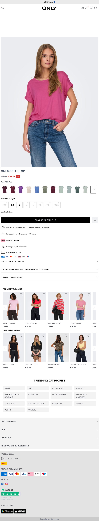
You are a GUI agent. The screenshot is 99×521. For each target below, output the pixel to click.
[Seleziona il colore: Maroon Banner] (53, 189)
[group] (13, 310)
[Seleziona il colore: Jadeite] (61, 189)
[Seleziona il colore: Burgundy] (13, 189)
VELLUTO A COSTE (36, 403)
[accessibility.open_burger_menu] (2, 8)
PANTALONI (33, 394)
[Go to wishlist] (91, 8)
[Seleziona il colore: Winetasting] (5, 189)
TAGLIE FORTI (10, 403)
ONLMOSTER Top (13, 171)
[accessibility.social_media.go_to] (2, 484)
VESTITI (8, 409)
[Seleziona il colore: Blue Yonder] (37, 189)
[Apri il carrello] (95, 8)
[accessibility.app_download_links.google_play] (7, 513)
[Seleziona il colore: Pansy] (21, 189)
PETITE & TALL (58, 388)
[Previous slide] (5, 307)
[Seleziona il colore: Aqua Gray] (85, 189)
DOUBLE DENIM (59, 394)
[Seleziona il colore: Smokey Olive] (45, 189)
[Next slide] (94, 307)
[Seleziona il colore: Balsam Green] (77, 189)
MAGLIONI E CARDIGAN (81, 395)
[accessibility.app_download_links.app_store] (20, 513)
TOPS (30, 388)
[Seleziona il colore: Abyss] (69, 189)
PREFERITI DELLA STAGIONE (12, 395)
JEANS (7, 388)
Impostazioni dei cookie (49, 519)
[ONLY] (49, 9)
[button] (5, 205)
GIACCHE (80, 388)
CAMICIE (32, 409)
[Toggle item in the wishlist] (95, 220)
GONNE (79, 403)
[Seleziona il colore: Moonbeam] (29, 189)
